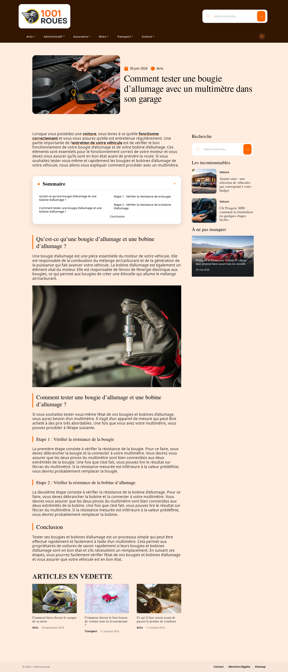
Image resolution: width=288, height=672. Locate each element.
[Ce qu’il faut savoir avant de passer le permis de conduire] (159, 598)
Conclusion (117, 216)
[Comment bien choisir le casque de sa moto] (54, 598)
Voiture (224, 172)
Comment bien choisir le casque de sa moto (54, 619)
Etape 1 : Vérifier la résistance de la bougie (142, 196)
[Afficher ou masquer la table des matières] (121, 183)
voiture (89, 133)
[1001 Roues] (44, 16)
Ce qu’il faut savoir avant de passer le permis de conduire (156, 619)
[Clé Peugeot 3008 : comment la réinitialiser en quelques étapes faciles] (204, 210)
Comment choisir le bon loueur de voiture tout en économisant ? (106, 621)
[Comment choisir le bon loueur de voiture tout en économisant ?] (107, 598)
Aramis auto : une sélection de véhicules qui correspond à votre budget (235, 184)
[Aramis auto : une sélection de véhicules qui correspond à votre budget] (204, 181)
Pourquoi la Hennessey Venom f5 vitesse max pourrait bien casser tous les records (221, 262)
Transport (91, 631)
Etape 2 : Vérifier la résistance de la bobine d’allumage (142, 206)
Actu (160, 68)
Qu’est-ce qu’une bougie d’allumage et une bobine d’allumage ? (67, 198)
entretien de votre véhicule (97, 142)
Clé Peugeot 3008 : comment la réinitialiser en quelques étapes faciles (236, 214)
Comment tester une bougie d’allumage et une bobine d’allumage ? (70, 209)
